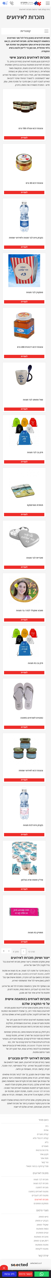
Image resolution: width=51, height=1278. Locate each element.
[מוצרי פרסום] (30, 3)
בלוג (46, 1142)
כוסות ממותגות (42, 1229)
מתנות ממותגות (41, 1245)
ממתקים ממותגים (41, 1203)
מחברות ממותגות (41, 1237)
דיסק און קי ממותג (41, 1240)
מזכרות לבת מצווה (40, 1183)
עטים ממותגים (42, 1232)
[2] (3, 950)
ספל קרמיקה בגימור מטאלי (37, 1166)
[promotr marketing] (19, 1263)
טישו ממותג (43, 1216)
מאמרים (45, 1146)
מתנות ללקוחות (42, 1249)
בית (46, 1126)
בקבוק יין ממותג (41, 1220)
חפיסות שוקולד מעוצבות (38, 1045)
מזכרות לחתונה (42, 1187)
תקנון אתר (44, 1154)
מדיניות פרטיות (42, 1150)
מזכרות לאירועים (41, 1199)
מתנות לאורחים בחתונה (38, 1191)
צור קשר (44, 1162)
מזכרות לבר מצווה (40, 1179)
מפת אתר (44, 1158)
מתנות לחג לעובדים (40, 1195)
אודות (46, 1130)
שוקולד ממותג (42, 1224)
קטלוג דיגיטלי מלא (40, 1138)
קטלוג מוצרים (42, 1134)
